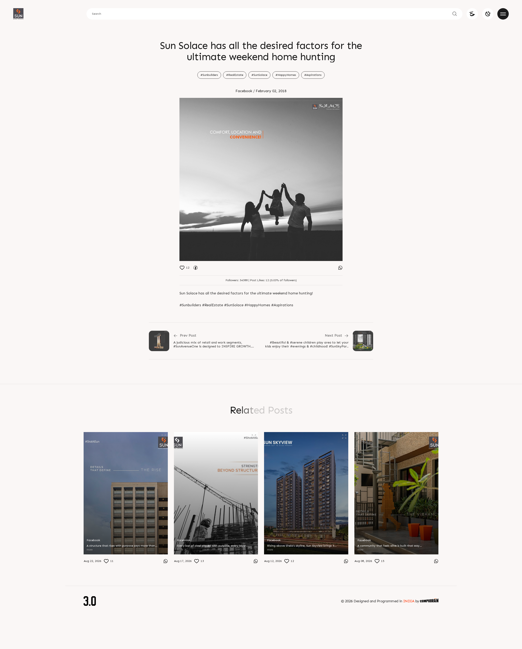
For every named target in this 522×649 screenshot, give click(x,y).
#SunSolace (259, 75)
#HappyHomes (285, 75)
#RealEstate (234, 75)
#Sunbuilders (209, 75)
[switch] (487, 14)
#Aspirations (313, 75)
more (90, 549)
